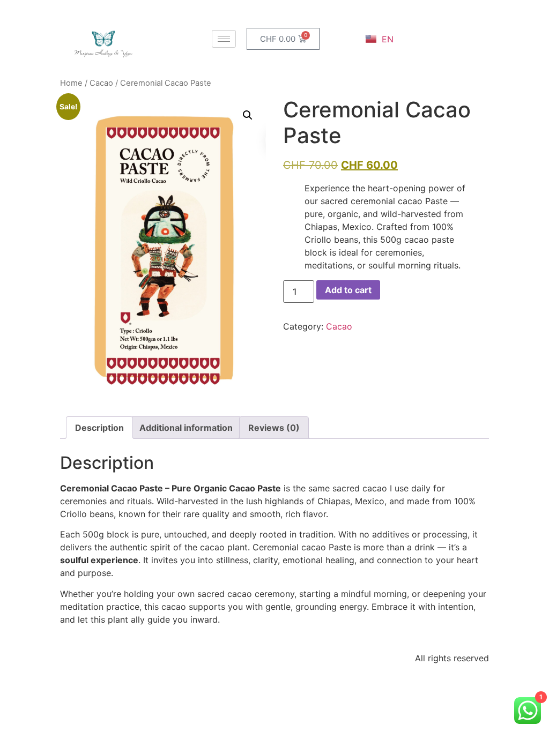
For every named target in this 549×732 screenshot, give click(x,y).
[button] (247, 115)
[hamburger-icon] (224, 39)
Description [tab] (99, 427)
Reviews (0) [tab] (274, 427)
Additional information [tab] (186, 427)
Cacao (101, 83)
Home (71, 83)
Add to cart (348, 290)
